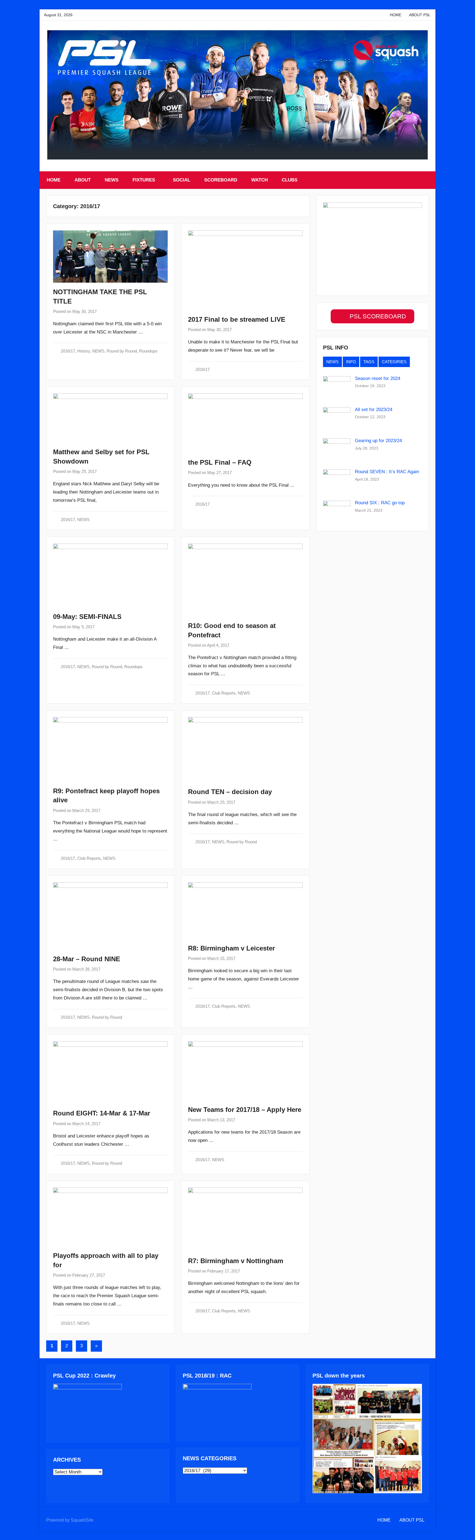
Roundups (148, 351)
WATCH (259, 180)
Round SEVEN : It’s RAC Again (387, 471)
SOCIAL (181, 180)
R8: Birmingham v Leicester (231, 948)
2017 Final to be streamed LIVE (236, 319)
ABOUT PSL (419, 15)
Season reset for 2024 (377, 378)
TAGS (368, 361)
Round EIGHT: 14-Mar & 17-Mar (101, 1113)
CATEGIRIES (394, 361)
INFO (351, 361)
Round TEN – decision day (230, 791)
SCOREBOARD (220, 180)
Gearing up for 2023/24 (378, 440)
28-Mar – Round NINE (86, 959)
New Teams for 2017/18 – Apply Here (244, 1109)
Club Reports (224, 693)
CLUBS (289, 180)
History (83, 351)
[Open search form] (425, 180)
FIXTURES (143, 180)
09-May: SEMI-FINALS (87, 616)
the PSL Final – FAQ (220, 462)
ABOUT (82, 180)
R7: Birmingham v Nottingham (235, 1260)
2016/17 (68, 351)
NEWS (111, 180)
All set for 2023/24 (373, 409)
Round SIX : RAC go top (380, 502)
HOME (395, 15)
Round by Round (122, 351)
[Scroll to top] (464, 1529)
